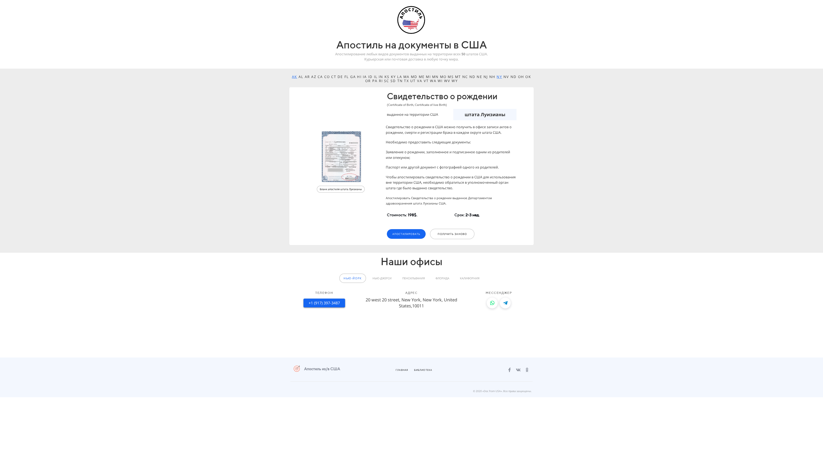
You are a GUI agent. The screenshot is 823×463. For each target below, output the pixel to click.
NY (499, 76)
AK (294, 76)
